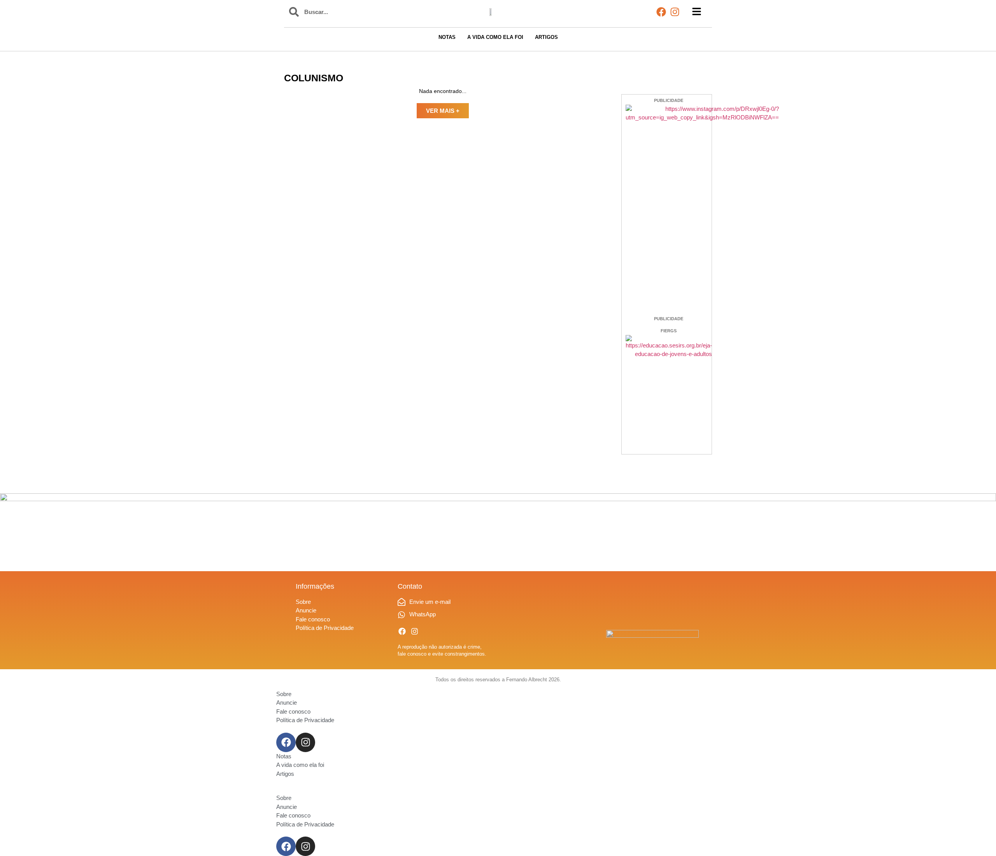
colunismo (313, 77)
